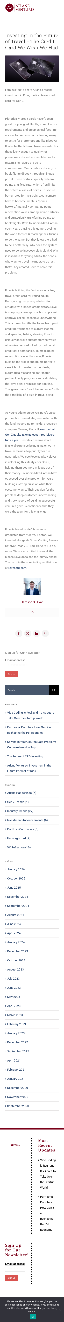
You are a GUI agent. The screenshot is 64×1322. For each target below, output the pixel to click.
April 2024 (14, 933)
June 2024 (14, 924)
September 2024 (18, 905)
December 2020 (17, 1088)
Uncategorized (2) (18, 838)
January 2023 (16, 1033)
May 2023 (13, 996)
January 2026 (16, 869)
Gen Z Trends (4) (18, 802)
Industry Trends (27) (20, 811)
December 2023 (17, 951)
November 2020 (17, 1097)
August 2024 (15, 915)
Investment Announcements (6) (27, 820)
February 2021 (16, 1069)
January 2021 (16, 1078)
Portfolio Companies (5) (22, 829)
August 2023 (15, 969)
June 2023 (14, 987)
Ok (32, 1316)
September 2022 (18, 1051)
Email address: (15, 660)
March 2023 (15, 1015)
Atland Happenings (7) (21, 793)
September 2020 (18, 1106)
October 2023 (16, 960)
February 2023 (16, 1024)
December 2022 (17, 1042)
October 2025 (16, 878)
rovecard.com (17, 568)
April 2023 (14, 1006)
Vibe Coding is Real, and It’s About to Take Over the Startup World (48, 1173)
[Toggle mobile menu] (57, 8)
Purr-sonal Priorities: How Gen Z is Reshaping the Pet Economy (47, 1213)
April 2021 (14, 1060)
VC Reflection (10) (19, 847)
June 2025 (14, 887)
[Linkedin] (32, 612)
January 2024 (16, 942)
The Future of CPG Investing (25, 756)
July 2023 (13, 978)
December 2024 (17, 896)
